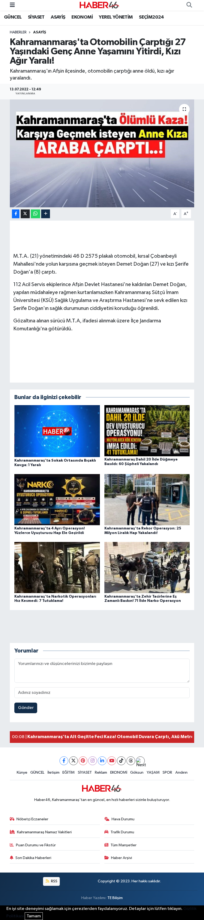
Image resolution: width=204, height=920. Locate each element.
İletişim (54, 772)
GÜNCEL (13, 17)
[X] (73, 760)
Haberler (18, 32)
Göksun (136, 772)
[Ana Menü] (12, 5)
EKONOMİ (82, 17)
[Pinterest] (83, 760)
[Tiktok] (121, 760)
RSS (53, 881)
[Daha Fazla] (45, 213)
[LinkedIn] (102, 760)
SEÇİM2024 (151, 17)
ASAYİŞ (58, 17)
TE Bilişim (115, 898)
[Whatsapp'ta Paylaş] (35, 213)
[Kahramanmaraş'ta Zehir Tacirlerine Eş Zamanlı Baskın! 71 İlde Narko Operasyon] (147, 567)
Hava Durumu (123, 819)
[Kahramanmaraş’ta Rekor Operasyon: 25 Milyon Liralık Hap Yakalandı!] (147, 499)
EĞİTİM (68, 772)
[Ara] (189, 5)
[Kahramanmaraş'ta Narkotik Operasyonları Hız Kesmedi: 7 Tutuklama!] (57, 567)
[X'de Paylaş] (25, 213)
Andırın (181, 772)
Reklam (101, 772)
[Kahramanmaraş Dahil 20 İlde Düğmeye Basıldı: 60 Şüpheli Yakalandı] (147, 430)
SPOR (167, 772)
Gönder (26, 708)
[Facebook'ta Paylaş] (15, 213)
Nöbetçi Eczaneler (32, 819)
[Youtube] (111, 760)
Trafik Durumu (122, 832)
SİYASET (36, 17)
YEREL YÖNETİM (116, 17)
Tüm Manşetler (123, 845)
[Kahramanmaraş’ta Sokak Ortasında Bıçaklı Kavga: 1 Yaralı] (57, 431)
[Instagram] (92, 760)
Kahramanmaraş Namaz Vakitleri (44, 832)
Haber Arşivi (121, 858)
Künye (22, 772)
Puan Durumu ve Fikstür (36, 845)
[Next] (140, 760)
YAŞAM (153, 772)
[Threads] (130, 760)
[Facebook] (64, 760)
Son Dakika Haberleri (33, 858)
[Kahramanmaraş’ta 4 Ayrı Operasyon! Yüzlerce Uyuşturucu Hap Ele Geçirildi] (57, 499)
